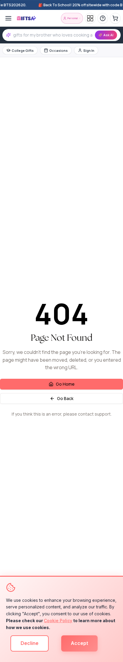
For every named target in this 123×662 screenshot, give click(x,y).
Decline (30, 643)
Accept (79, 643)
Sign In (88, 50)
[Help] (102, 18)
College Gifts (23, 50)
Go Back (65, 398)
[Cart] (115, 18)
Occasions (58, 50)
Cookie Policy (58, 620)
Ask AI (108, 35)
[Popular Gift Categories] (90, 18)
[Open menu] (8, 18)
